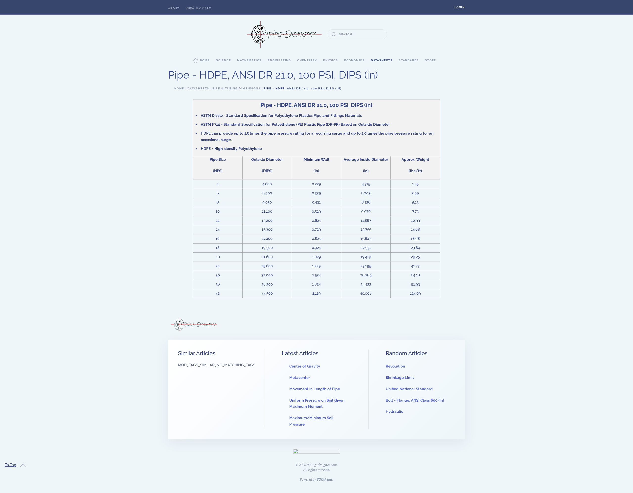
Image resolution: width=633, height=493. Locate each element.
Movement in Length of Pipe (314, 389)
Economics (354, 60)
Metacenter (299, 377)
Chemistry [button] (307, 60)
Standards (409, 60)
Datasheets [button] (382, 60)
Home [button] (205, 60)
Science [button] (223, 60)
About (174, 8)
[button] (459, 7)
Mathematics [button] (249, 60)
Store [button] (430, 60)
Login (459, 7)
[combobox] (357, 34)
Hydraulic (394, 411)
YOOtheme (324, 479)
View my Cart (198, 8)
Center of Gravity (304, 366)
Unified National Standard (409, 389)
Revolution (395, 366)
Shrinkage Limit (400, 377)
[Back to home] (284, 34)
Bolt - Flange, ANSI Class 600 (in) (415, 400)
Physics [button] (330, 60)
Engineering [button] (279, 60)
